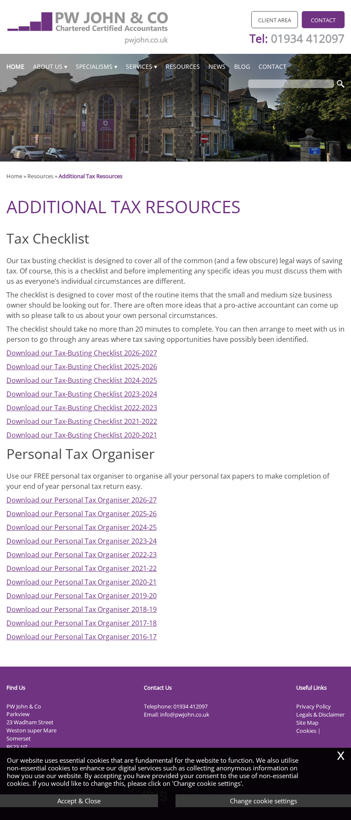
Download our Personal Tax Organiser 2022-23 (81, 554)
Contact (323, 20)
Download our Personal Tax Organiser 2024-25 (81, 527)
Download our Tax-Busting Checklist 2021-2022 (81, 421)
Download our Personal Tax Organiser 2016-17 (81, 636)
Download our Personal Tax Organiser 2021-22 (81, 568)
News (217, 66)
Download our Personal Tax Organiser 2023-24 (81, 541)
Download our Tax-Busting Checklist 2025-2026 (81, 366)
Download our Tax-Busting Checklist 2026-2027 (81, 353)
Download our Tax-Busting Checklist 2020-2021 (81, 435)
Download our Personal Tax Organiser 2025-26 (81, 513)
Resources (183, 66)
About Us (47, 66)
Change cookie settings (263, 800)
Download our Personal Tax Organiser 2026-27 (81, 500)
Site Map (307, 722)
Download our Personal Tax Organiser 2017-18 (81, 623)
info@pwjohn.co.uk (184, 714)
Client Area (274, 20)
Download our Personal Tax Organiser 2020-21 (81, 582)
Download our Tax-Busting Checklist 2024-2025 (81, 380)
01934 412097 (308, 38)
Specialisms (94, 66)
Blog (242, 66)
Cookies (306, 731)
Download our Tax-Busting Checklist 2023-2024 (81, 394)
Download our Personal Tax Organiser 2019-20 (81, 595)
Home (15, 66)
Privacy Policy (313, 706)
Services (139, 66)
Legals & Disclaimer (320, 714)
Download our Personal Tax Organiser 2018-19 (81, 609)
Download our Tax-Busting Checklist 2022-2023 (81, 407)
